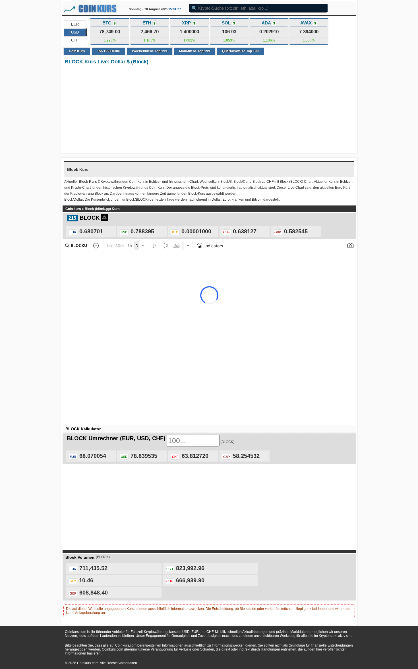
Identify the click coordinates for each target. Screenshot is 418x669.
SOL (228, 22)
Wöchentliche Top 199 (149, 51)
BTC (108, 22)
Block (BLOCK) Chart (296, 182)
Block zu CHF (263, 182)
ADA (268, 22)
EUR (75, 24)
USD (75, 32)
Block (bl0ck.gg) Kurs (102, 209)
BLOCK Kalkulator (83, 429)
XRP (188, 22)
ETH (148, 22)
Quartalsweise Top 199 (240, 51)
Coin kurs (73, 209)
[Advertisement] (209, 109)
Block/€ (239, 182)
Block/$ (226, 182)
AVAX (308, 22)
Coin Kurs (77, 51)
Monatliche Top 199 (194, 51)
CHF (74, 40)
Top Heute (108, 51)
